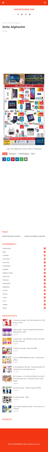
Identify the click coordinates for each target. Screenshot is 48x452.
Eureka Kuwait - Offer (21, 397)
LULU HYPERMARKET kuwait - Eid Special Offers (28, 359)
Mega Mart (24, 287)
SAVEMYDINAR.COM (24, 9)
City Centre (24, 259)
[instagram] (26, 14)
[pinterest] (30, 14)
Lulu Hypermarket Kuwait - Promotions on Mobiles (29, 408)
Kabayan (24, 280)
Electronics (12, 154)
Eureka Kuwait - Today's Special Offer (27, 388)
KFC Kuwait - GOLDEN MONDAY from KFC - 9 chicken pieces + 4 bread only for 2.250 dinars (29, 378)
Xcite (8, 23)
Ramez (24, 294)
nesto (24, 308)
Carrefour (24, 255)
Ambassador (24, 248)
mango (24, 304)
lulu (24, 301)
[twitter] (22, 14)
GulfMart (24, 269)
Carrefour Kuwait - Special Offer (25, 348)
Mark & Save (24, 283)
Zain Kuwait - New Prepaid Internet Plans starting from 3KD (28, 331)
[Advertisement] (24, 54)
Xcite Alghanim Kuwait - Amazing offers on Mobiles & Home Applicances (29, 368)
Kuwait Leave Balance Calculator (35, 236)
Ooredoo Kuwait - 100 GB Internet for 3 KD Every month (29, 321)
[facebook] (18, 14)
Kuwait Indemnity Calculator (11, 236)
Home (4, 23)
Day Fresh (24, 262)
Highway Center (24, 273)
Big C (24, 252)
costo (24, 297)
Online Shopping (23, 154)
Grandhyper (24, 266)
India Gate (24, 276)
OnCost (24, 290)
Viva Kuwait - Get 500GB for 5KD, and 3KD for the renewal (29, 340)
